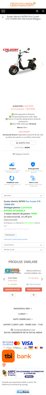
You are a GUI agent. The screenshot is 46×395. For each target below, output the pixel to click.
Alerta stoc (24, 143)
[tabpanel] (23, 62)
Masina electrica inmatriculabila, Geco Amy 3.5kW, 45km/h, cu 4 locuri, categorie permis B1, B (33, 271)
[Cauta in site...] (43, 11)
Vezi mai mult (10, 235)
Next (42, 64)
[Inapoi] (2, 17)
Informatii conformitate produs (16, 239)
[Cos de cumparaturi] (37, 11)
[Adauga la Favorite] (12, 295)
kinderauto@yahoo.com (24, 329)
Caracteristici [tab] (9, 245)
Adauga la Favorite (22, 154)
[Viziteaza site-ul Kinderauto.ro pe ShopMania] (23, 392)
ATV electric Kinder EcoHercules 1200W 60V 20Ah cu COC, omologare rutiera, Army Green (12, 271)
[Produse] (3, 12)
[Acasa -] (23, 4)
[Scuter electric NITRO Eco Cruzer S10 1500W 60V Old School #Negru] (23, 62)
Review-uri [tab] (9, 249)
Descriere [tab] (7, 195)
